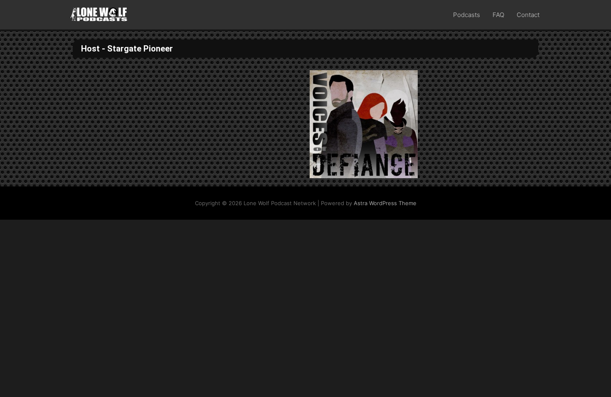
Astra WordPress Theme (385, 203)
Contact (528, 15)
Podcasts (466, 15)
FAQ (498, 15)
